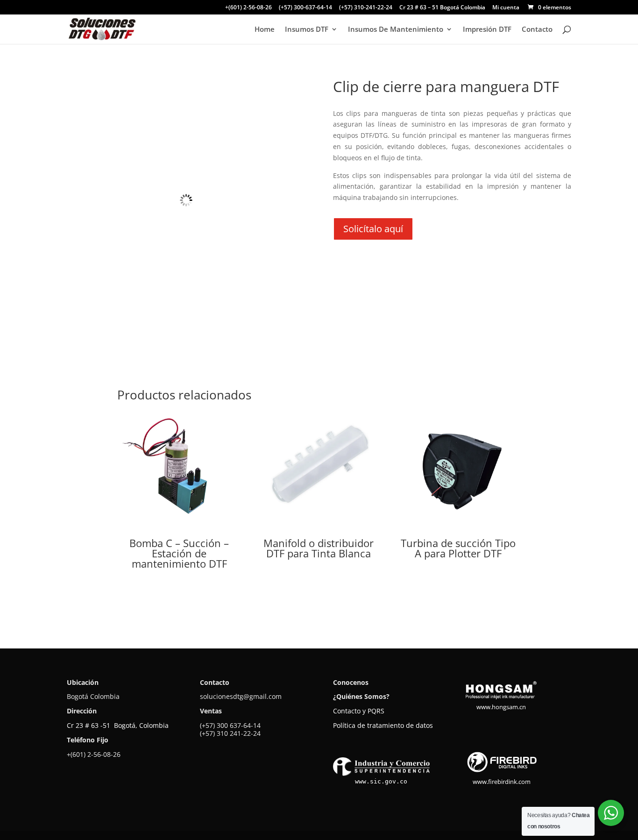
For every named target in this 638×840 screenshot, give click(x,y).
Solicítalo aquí (373, 228)
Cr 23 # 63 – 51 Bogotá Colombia (442, 8)
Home (265, 30)
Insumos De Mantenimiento (395, 30)
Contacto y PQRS (358, 710)
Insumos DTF (306, 30)
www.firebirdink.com (502, 781)
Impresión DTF (487, 30)
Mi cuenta (505, 8)
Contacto (537, 30)
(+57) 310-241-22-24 (365, 8)
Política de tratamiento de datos (383, 725)
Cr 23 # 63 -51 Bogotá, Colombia (118, 725)
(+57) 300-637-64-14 (305, 8)
